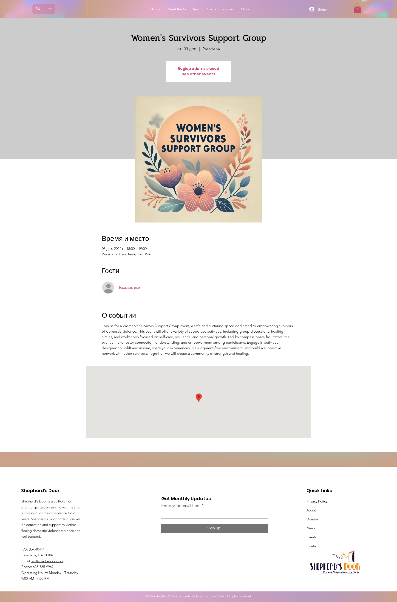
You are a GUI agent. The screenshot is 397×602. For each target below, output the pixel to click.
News (310, 528)
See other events (198, 74)
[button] (357, 8)
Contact (312, 546)
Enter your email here (181, 505)
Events (311, 537)
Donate (312, 519)
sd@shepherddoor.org (48, 561)
